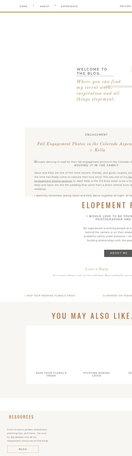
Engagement (96, 134)
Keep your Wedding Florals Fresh (51, 296)
